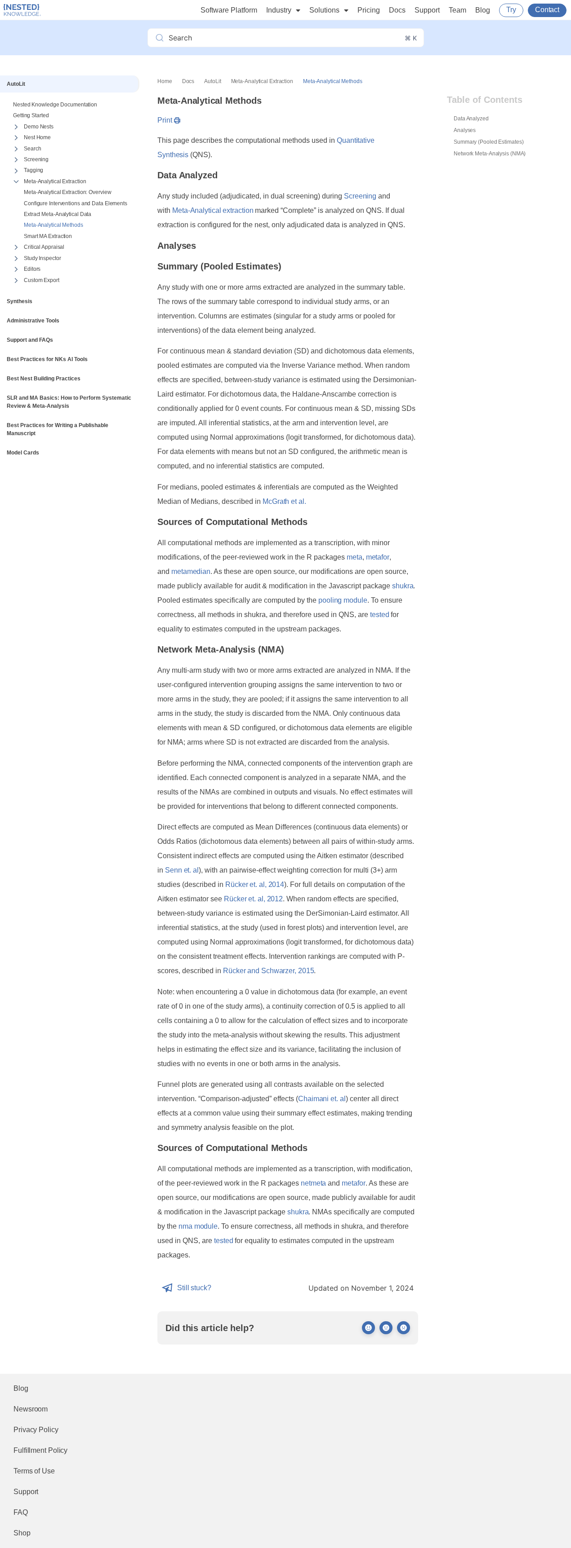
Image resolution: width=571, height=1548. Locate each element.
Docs (397, 10)
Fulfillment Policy (40, 1450)
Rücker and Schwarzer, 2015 (268, 971)
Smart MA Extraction (48, 236)
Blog (482, 10)
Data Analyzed (471, 118)
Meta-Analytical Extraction (55, 181)
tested (379, 614)
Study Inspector (42, 258)
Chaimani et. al (322, 1099)
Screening (36, 159)
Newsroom (30, 1409)
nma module (198, 1226)
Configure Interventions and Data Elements (75, 203)
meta (354, 557)
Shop (22, 1533)
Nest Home (37, 137)
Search (32, 149)
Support (427, 10)
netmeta (313, 1183)
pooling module (342, 600)
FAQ (20, 1512)
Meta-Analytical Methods (53, 225)
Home (164, 81)
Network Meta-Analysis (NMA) (490, 153)
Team (457, 10)
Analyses (465, 130)
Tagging (33, 170)
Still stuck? (194, 1288)
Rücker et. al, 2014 (254, 884)
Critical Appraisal (44, 247)
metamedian (190, 571)
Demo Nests (39, 126)
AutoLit (212, 81)
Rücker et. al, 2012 (253, 899)
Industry (278, 10)
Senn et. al (182, 870)
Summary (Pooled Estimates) (488, 142)
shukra (402, 586)
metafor (377, 557)
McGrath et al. (284, 501)
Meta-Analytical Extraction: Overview (67, 192)
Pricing (368, 10)
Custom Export (41, 280)
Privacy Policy (35, 1429)
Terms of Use (34, 1471)
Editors (32, 269)
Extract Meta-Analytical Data (57, 214)
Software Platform (229, 10)
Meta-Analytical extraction (212, 210)
